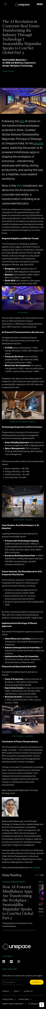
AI (3, 63)
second (38, 143)
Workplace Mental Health (13, 882)
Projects (5, 991)
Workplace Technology (21, 65)
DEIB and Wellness (14, 63)
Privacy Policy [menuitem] (7, 999)
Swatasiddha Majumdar (14, 60)
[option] (19, 905)
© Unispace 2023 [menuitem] (35, 1004)
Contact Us (28, 991)
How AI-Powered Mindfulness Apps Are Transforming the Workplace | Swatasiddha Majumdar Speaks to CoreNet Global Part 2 (17, 902)
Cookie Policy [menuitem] (24, 999)
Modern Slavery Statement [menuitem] (12, 1004)
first (22, 121)
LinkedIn (36, 867)
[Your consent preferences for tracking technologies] (41, 1004)
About (16, 991)
